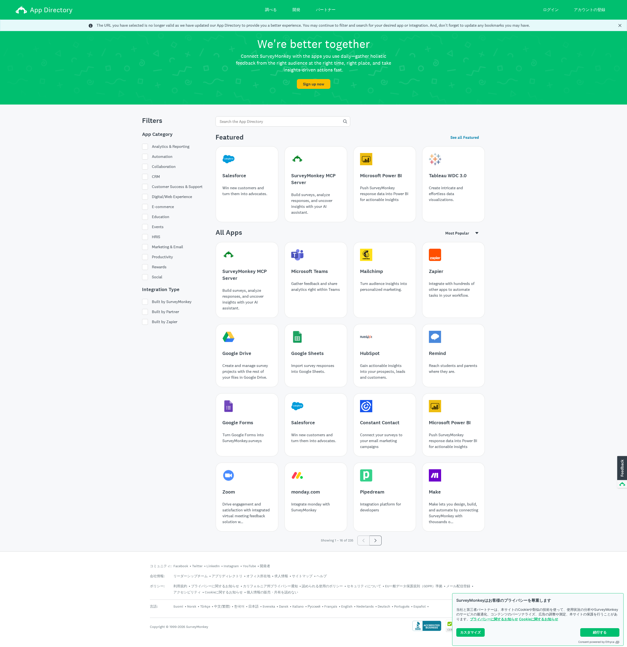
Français (330, 606)
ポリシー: (157, 586)
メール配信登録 (458, 586)
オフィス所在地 (258, 576)
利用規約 (180, 586)
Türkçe (205, 606)
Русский (314, 606)
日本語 (253, 606)
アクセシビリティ (187, 592)
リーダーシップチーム (190, 576)
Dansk (283, 606)
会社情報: (157, 576)
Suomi (178, 606)
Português (402, 606)
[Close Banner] (620, 25)
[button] (621, 472)
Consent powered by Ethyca (596, 642)
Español (419, 606)
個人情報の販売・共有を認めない (272, 592)
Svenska (269, 606)
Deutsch (384, 606)
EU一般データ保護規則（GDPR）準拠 (413, 586)
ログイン (551, 9)
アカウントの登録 (589, 9)
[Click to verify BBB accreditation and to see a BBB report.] (427, 630)
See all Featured (464, 137)
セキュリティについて (364, 586)
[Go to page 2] (376, 540)
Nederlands (365, 606)
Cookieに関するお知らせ (538, 619)
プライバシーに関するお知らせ (494, 619)
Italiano (298, 606)
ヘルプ (321, 576)
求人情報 (281, 576)
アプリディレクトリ (227, 576)
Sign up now (313, 84)
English (346, 606)
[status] (313, 25)
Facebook (180, 566)
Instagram (231, 566)
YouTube (249, 566)
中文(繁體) (222, 606)
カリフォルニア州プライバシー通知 (270, 586)
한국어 (239, 606)
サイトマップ (302, 576)
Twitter (197, 566)
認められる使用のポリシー (322, 586)
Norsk (191, 606)
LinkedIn (213, 566)
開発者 (265, 566)
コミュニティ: (160, 566)
